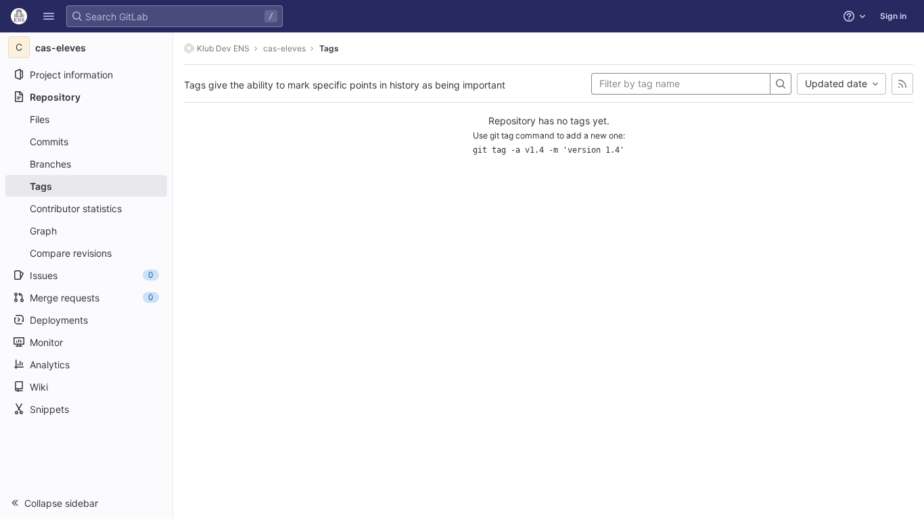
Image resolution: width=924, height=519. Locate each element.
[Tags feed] (902, 84)
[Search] (780, 84)
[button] (49, 16)
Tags (329, 48)
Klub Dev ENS (223, 48)
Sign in (893, 16)
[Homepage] (18, 16)
